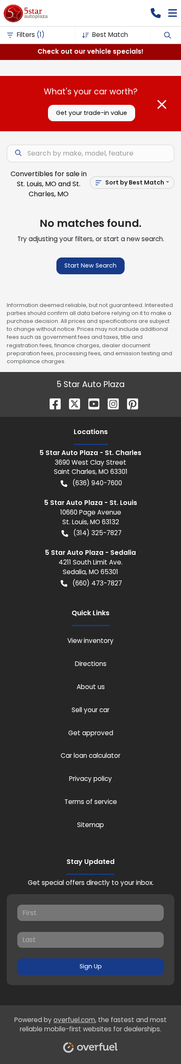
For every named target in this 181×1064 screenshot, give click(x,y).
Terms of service (90, 801)
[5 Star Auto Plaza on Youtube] (90, 403)
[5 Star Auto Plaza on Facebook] (51, 403)
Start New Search (90, 265)
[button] (155, 13)
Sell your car (90, 709)
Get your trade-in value (91, 113)
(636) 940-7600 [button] (97, 483)
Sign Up (91, 966)
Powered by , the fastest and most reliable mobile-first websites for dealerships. (90, 1024)
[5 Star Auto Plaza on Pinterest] (129, 403)
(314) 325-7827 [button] (97, 532)
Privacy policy (90, 778)
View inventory (90, 640)
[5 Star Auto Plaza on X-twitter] (71, 403)
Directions (90, 663)
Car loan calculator (90, 755)
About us (91, 686)
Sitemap (90, 824)
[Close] (162, 104)
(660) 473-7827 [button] (97, 583)
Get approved (90, 732)
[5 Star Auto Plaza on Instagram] (110, 403)
